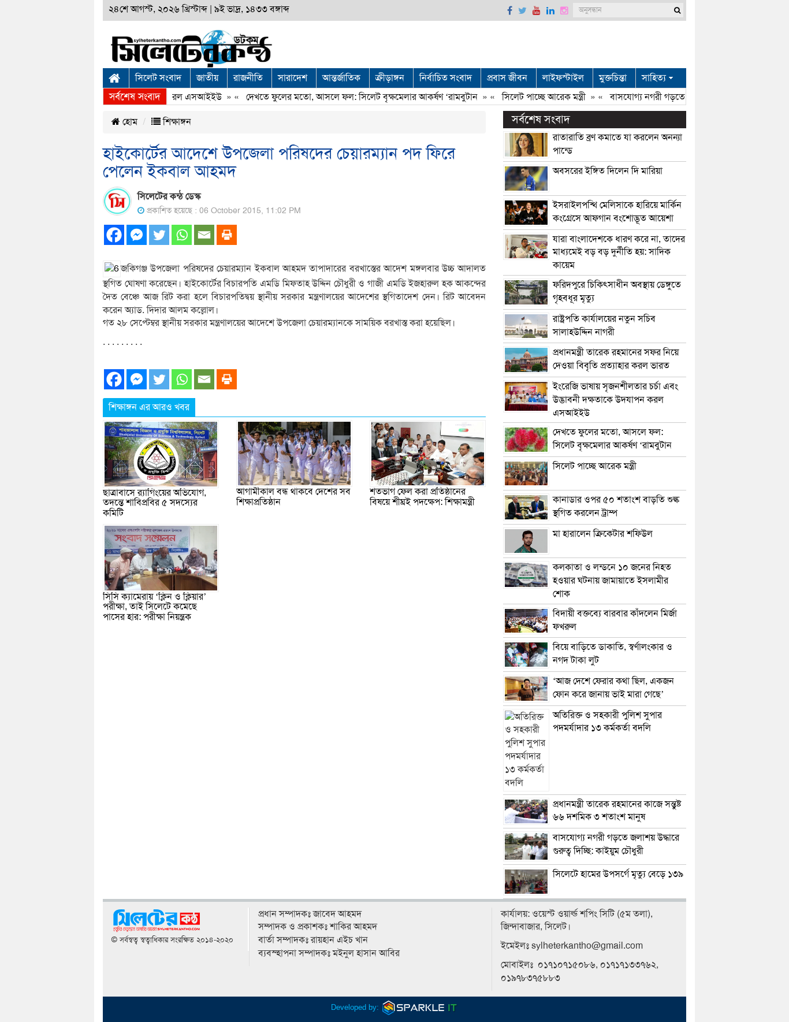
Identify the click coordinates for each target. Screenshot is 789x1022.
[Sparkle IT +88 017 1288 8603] (420, 1007)
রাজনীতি (248, 78)
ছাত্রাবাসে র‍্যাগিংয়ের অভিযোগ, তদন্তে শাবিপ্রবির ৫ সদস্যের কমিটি (154, 503)
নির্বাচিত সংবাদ (445, 78)
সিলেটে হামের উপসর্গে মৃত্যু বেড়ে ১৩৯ (618, 874)
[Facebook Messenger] (136, 235)
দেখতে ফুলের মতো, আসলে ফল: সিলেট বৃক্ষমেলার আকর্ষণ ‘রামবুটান (348, 97)
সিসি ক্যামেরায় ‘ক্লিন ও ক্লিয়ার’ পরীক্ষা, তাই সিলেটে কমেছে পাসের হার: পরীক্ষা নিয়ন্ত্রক (154, 607)
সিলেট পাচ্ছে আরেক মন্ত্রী (530, 97)
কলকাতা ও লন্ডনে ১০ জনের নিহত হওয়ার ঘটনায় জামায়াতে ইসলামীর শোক (612, 581)
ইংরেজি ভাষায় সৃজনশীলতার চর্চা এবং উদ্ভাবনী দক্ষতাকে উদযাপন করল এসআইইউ (615, 400)
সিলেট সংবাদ (158, 78)
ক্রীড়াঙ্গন (389, 78)
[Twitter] (159, 235)
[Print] (227, 235)
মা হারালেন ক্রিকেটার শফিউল (603, 534)
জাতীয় (207, 78)
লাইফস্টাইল (563, 78)
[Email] (204, 235)
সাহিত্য (654, 78)
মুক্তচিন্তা (613, 78)
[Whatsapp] (182, 235)
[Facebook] (114, 235)
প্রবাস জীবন (507, 78)
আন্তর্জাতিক (341, 78)
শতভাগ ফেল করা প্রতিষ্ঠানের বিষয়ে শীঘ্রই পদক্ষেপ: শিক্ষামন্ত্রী (422, 497)
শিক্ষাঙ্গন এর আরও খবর (149, 407)
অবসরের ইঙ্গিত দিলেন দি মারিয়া (608, 171)
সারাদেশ (292, 78)
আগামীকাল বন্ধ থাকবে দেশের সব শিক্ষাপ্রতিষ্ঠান (293, 497)
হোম (128, 122)
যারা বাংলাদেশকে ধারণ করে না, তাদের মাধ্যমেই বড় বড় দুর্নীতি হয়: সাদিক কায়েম (619, 252)
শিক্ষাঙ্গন (176, 122)
